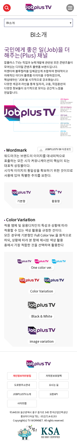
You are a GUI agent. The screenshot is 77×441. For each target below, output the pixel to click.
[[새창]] (27, 432)
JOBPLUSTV (38, 7)
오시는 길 (54, 385)
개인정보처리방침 (22, 376)
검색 (7, 8)
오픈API (53, 394)
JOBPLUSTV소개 (22, 394)
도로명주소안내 (22, 385)
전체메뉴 (70, 8)
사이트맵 (21, 403)
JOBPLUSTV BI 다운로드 (58, 149)
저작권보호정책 (54, 376)
